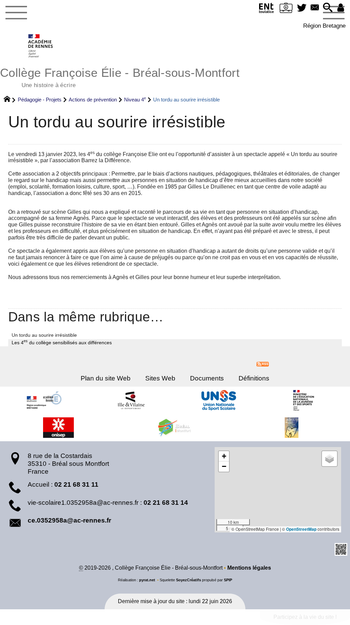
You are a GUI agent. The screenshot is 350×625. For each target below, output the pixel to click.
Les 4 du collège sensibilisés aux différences (62, 342)
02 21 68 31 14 (166, 502)
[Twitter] (301, 8)
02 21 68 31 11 (76, 484)
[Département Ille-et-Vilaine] (131, 400)
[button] (327, 8)
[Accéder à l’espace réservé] (340, 8)
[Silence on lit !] (291, 427)
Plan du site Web (106, 378)
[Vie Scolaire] (286, 9)
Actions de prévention (93, 99)
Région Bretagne (324, 25)
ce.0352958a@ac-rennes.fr (69, 520)
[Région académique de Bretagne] (43, 400)
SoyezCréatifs (188, 580)
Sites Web (160, 378)
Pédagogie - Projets (40, 99)
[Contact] (314, 8)
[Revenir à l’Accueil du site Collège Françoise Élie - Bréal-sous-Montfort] (41, 45)
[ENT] (266, 9)
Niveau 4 (135, 99)
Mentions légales (249, 568)
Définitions (254, 378)
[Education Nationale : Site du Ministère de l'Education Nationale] (306, 400)
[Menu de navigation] (16, 13)
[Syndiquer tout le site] (262, 363)
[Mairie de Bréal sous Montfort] (175, 427)
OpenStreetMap (301, 529)
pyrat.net (147, 580)
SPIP (228, 580)
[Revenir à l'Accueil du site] (10, 99)
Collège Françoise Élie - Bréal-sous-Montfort (120, 76)
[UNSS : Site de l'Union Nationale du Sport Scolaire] (218, 400)
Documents (207, 378)
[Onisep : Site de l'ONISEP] (58, 427)
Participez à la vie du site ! (305, 617)
